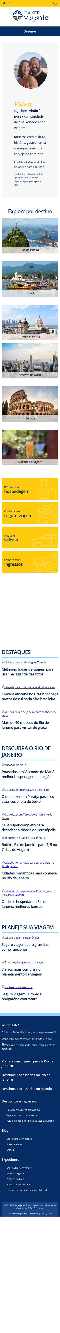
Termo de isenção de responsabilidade (27, 1190)
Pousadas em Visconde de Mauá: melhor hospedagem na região (28, 774)
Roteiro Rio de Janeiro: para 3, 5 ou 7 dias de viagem (29, 847)
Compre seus (13, 562)
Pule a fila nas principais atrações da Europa (30, 1120)
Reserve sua (17, 489)
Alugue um (11, 538)
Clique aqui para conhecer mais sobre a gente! (27, 1038)
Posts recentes (14, 1144)
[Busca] (55, 4)
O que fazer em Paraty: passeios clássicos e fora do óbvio (28, 799)
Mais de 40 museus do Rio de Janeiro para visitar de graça (25, 725)
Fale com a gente (15, 1173)
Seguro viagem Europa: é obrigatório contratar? (22, 996)
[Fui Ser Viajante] (30, 16)
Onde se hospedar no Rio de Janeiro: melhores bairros (24, 904)
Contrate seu (18, 513)
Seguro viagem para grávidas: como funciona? (25, 947)
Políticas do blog (15, 1179)
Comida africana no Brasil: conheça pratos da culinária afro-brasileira (30, 696)
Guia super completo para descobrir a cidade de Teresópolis (29, 827)
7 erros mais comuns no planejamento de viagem (22, 972)
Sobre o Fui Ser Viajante (19, 1138)
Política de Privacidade (18, 1184)
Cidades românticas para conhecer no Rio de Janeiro (30, 875)
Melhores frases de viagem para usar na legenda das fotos (28, 671)
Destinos (30, 31)
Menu (7, 3)
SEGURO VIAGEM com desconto (23, 1109)
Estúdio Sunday (31, 1213)
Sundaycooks (46, 1213)
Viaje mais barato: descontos (21, 1115)
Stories (10, 1149)
